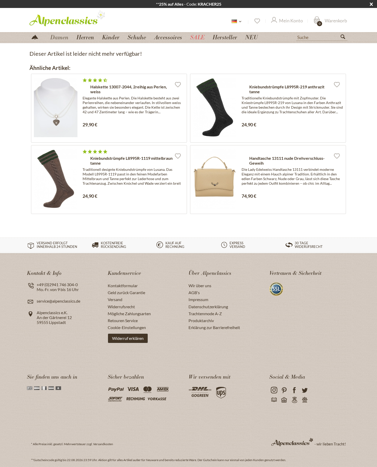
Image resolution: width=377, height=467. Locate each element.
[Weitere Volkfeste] (304, 400)
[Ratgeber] (273, 400)
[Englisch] (29, 388)
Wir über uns (199, 285)
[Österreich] (51, 388)
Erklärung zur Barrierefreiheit (214, 327)
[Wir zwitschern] (304, 390)
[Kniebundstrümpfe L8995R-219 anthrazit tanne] (214, 107)
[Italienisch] (44, 388)
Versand (115, 299)
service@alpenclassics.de (58, 300)
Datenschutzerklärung (208, 306)
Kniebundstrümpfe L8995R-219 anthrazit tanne (286, 89)
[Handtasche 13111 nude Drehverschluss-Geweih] (214, 179)
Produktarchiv (201, 320)
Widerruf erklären (128, 338)
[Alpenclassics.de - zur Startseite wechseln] (76, 18)
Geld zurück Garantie (126, 292)
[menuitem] (322, 37)
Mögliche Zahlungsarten (129, 313)
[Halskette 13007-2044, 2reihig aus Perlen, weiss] (55, 107)
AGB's (194, 292)
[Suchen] (345, 38)
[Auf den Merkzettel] (177, 84)
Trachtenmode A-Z (205, 313)
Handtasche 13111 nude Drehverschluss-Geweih (287, 160)
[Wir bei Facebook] (294, 390)
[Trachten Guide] (294, 400)
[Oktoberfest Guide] (284, 400)
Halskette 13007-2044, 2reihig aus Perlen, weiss (128, 89)
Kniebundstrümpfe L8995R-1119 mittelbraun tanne (131, 160)
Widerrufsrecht (121, 306)
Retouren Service (123, 320)
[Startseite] (37, 36)
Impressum (198, 299)
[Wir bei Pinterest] (284, 390)
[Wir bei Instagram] (273, 390)
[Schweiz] (58, 388)
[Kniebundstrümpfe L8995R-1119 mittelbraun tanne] (55, 179)
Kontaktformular (123, 285)
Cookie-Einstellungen (127, 327)
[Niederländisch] (36, 388)
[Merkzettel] (256, 21)
